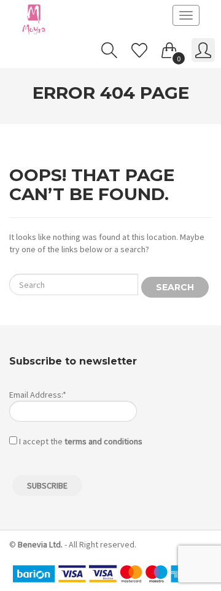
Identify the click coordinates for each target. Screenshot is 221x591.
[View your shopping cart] (169, 47)
